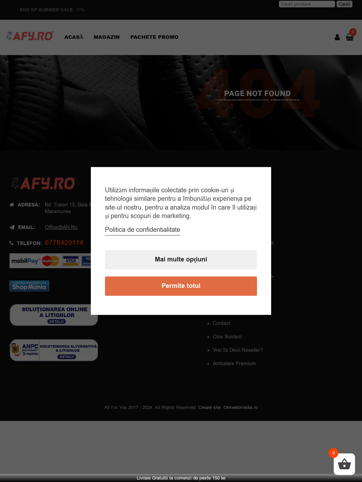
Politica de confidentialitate (142, 230)
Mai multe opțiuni (181, 259)
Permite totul (181, 286)
